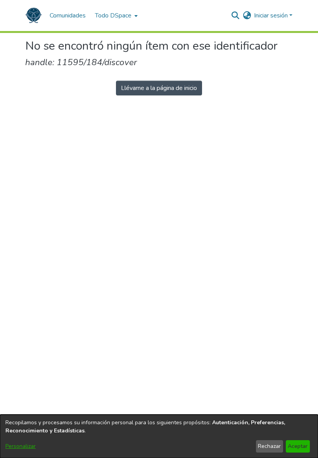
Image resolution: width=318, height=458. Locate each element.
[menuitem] (115, 15)
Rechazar (269, 446)
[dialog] (159, 436)
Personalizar (20, 446)
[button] (33, 15)
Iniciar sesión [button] (271, 15)
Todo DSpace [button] (113, 15)
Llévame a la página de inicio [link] (159, 88)
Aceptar (298, 446)
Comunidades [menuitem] (68, 15)
